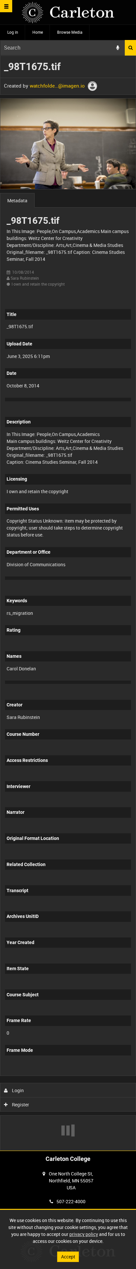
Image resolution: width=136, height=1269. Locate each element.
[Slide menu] (6, 6)
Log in (12, 32)
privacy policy (83, 1234)
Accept (68, 1256)
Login (17, 1090)
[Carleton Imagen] (68, 12)
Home (37, 32)
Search (130, 48)
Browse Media (70, 32)
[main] (68, 603)
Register (20, 1104)
